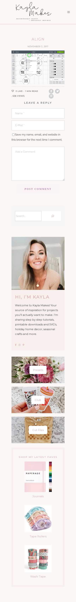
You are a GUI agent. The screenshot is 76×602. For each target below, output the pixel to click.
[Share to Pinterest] (51, 96)
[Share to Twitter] (57, 91)
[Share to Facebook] (51, 91)
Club (38, 400)
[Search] (52, 216)
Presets (38, 369)
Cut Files (38, 430)
